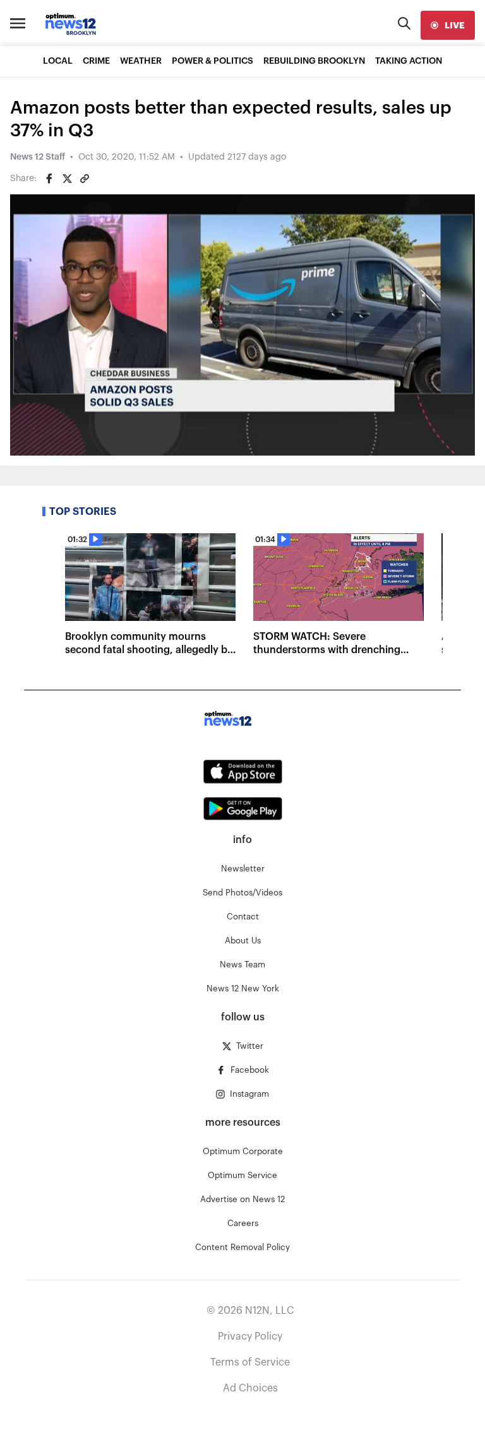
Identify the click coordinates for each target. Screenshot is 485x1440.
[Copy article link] (85, 179)
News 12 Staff (37, 157)
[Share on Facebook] (49, 179)
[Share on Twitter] (67, 179)
